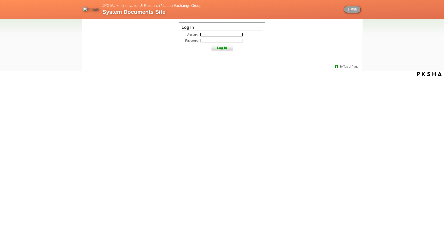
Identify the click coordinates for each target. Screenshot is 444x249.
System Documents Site (133, 12)
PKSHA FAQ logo (429, 74)
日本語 (352, 9)
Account (192, 34)
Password (191, 40)
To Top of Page (349, 66)
